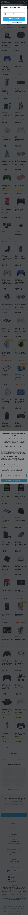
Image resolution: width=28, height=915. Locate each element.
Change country (14, 18)
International (10, 14)
